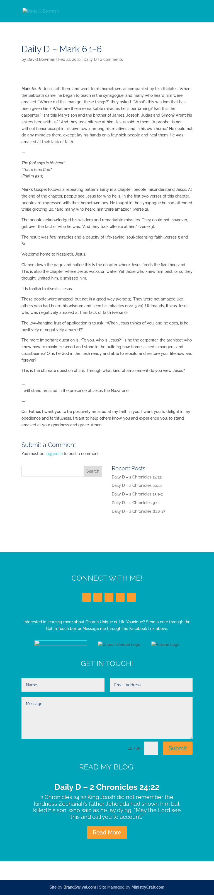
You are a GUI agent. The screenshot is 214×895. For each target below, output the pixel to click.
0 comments (111, 59)
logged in (54, 453)
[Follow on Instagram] (120, 597)
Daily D (90, 59)
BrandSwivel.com (80, 887)
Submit (178, 748)
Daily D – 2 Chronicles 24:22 (137, 477)
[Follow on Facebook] (86, 597)
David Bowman (41, 59)
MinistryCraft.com (148, 887)
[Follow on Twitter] (97, 597)
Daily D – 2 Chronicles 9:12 (135, 503)
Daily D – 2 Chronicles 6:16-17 (138, 511)
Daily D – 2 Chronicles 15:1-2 (137, 494)
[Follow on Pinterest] (131, 597)
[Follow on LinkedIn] (108, 597)
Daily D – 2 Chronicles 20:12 (137, 485)
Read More (107, 832)
